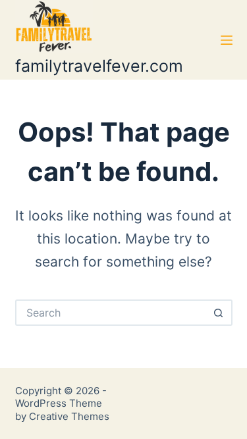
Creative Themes (69, 416)
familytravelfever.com (99, 66)
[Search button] (219, 312)
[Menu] (227, 40)
